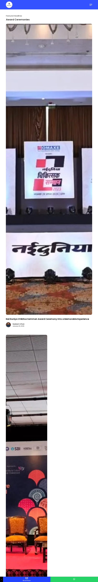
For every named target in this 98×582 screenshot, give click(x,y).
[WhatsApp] (74, 579)
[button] (91, 5)
